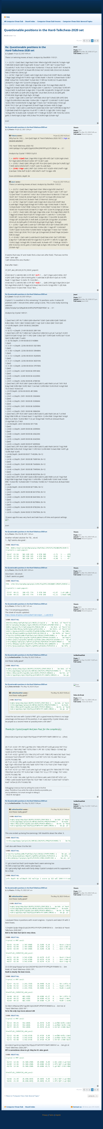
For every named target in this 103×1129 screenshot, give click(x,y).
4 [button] (94, 41)
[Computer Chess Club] (20, 6)
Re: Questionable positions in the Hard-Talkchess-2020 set (25, 49)
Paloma (14, 136)
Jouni (13, 182)
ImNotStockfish (17, 693)
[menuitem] (6, 17)
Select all (15, 545)
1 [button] (86, 41)
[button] (84, 40)
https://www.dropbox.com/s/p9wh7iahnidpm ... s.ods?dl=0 (29, 615)
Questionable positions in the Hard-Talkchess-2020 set (44, 30)
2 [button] (89, 41)
